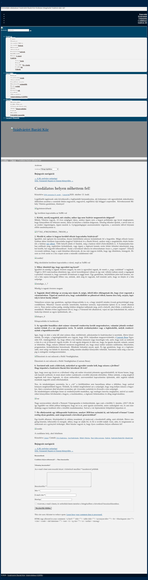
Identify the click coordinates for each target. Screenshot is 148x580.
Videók (18, 69)
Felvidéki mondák (17, 115)
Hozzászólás (40, 486)
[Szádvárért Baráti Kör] (30, 129)
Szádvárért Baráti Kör (118, 438)
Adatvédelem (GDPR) (19, 97)
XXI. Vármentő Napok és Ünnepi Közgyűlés (54, 181)
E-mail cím (40, 495)
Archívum (37, 169)
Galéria (13, 58)
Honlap (38, 499)
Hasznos (9, 100)
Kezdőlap (4, 161)
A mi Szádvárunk (73, 438)
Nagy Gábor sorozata (97, 438)
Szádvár (9, 36)
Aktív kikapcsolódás (18, 109)
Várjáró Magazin (12, 118)
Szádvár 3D (142, 23)
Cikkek (13, 161)
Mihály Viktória (85, 438)
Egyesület (9, 73)
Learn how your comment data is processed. (84, 514)
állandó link (129, 438)
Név (37, 491)
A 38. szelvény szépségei (46, 178)
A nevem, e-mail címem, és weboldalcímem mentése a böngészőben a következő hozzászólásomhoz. (78, 504)
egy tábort (50, 244)
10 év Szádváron (61, 438)
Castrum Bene (122, 337)
